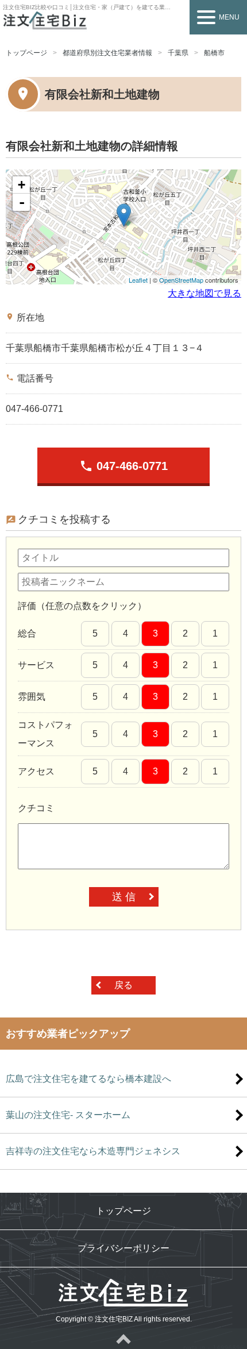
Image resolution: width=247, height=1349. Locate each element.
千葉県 (178, 53)
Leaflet (138, 279)
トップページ (26, 53)
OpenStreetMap (181, 279)
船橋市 (214, 53)
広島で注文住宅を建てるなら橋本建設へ (88, 1079)
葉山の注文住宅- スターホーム (68, 1115)
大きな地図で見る (204, 293)
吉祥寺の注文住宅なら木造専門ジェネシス (93, 1151)
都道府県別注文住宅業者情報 (107, 53)
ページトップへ (123, 1338)
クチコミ (36, 808)
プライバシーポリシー (123, 1248)
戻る (123, 985)
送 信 (124, 897)
